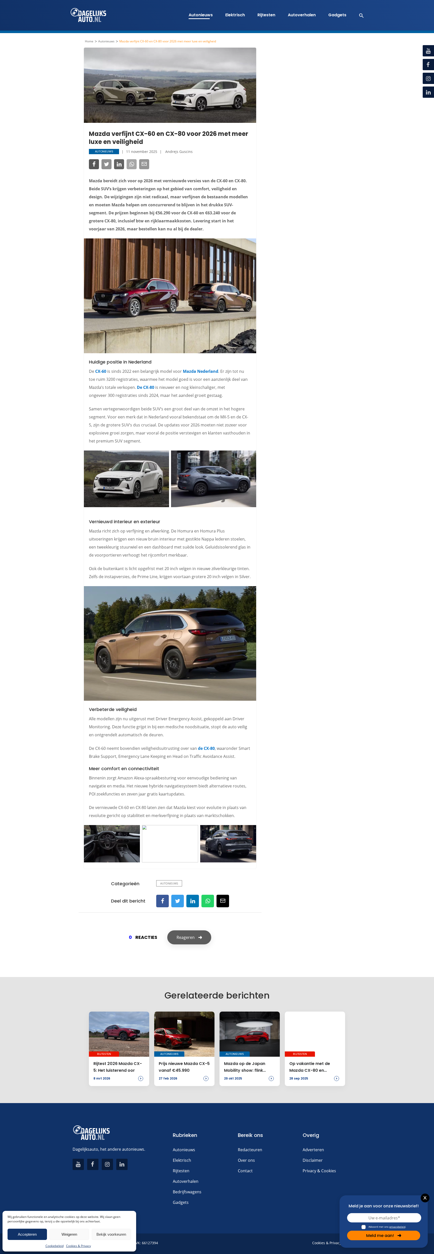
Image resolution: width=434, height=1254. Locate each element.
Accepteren (27, 1234)
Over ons (246, 1160)
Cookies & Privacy (78, 1246)
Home (89, 41)
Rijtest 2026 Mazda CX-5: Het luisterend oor (117, 1067)
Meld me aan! (380, 1235)
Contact (245, 1171)
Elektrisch (235, 15)
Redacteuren (250, 1149)
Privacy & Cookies (319, 1171)
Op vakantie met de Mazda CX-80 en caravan (309, 1067)
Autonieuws (201, 15)
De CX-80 (145, 387)
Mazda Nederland (200, 371)
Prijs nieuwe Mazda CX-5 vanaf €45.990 (184, 1067)
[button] (358, 15)
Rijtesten (266, 15)
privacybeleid (397, 1226)
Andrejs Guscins (179, 151)
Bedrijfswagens (187, 1192)
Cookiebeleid (54, 1246)
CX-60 (100, 371)
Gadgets (337, 15)
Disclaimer (313, 1160)
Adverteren (313, 1149)
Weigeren (69, 1234)
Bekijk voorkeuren (111, 1234)
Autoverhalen (302, 15)
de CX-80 (206, 748)
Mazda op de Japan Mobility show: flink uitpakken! (244, 1067)
